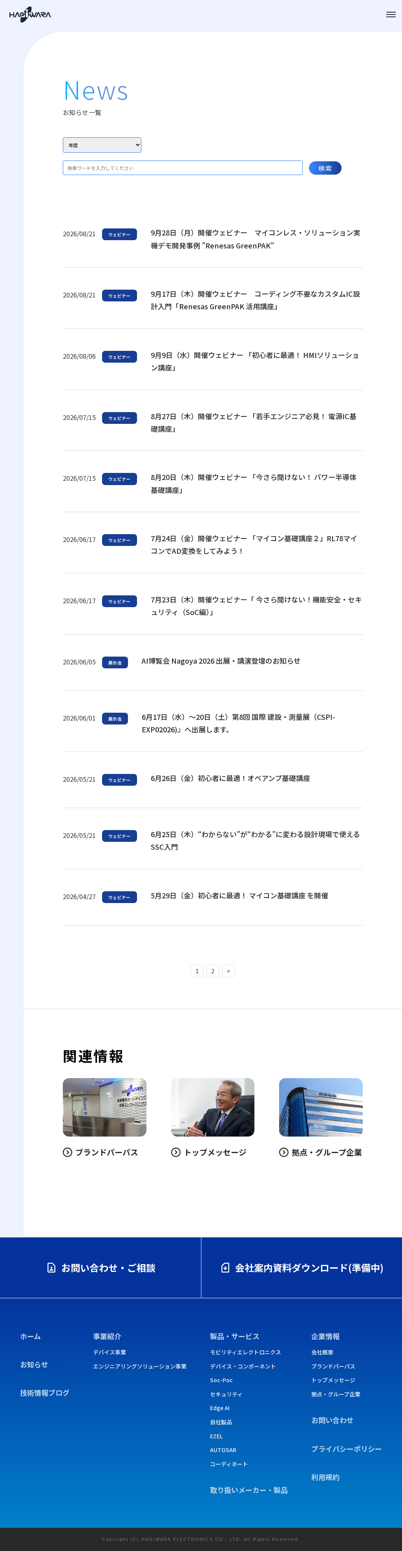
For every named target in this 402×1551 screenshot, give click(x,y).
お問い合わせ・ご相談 (108, 1267)
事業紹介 (107, 1336)
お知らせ (34, 1364)
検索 (325, 168)
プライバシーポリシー (346, 1448)
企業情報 (325, 1336)
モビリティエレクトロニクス (245, 1352)
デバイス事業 (109, 1352)
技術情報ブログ (44, 1392)
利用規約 (325, 1477)
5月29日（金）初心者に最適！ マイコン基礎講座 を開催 (239, 895)
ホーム (30, 1336)
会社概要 (322, 1352)
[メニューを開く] (391, 14)
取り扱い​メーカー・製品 (249, 1490)
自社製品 (221, 1422)
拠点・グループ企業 (335, 1394)
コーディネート (229, 1464)
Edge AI (220, 1408)
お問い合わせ (332, 1420)
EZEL (216, 1436)
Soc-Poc (221, 1380)
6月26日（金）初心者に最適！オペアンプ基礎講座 (230, 778)
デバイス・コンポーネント (243, 1366)
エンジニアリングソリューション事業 (139, 1366)
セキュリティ (226, 1394)
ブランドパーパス (333, 1366)
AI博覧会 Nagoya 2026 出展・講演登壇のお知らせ (221, 660)
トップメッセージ (333, 1380)
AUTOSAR (223, 1450)
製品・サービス (234, 1336)
